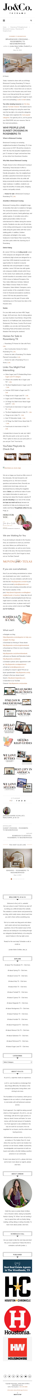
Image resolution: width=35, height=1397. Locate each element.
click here (29, 1159)
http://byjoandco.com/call (18, 581)
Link (6, 392)
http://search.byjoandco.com (16, 678)
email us (17, 944)
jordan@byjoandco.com (21, 584)
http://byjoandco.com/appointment (15, 664)
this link (26, 1243)
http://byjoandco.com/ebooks (12, 659)
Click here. (27, 965)
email (23, 100)
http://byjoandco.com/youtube (18, 683)
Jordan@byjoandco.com (17, 667)
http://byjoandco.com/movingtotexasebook (16, 645)
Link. (14, 196)
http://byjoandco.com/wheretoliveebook (15, 653)
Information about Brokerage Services (17, 1390)
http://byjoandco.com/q (23, 672)
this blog (26, 104)
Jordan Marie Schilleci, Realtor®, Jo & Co (14, 817)
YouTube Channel (13, 107)
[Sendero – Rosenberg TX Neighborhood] (17, 858)
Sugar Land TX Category (13, 377)
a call (18, 100)
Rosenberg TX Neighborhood (18, 27)
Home (4, 27)
